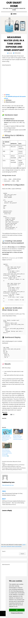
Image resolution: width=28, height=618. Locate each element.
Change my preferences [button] (17, 613)
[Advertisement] (14, 80)
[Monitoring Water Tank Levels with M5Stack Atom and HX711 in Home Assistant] (7, 431)
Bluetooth (15, 461)
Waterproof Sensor (17, 469)
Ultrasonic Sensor (12, 468)
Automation (9, 461)
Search (3, 551)
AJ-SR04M (8, 464)
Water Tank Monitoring (7, 469)
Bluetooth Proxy (15, 464)
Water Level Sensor (21, 468)
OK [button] (17, 610)
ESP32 (8, 94)
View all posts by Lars (8, 485)
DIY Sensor (21, 464)
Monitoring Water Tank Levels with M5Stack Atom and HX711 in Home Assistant (6, 437)
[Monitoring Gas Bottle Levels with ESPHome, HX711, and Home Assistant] (18, 431)
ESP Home (4, 466)
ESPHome (13, 466)
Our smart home (14, 4)
